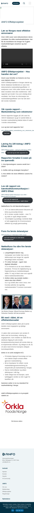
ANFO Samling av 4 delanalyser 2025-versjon (14, 235)
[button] (30, 3)
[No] (31, 507)
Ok (13, 510)
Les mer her (19, 510)
